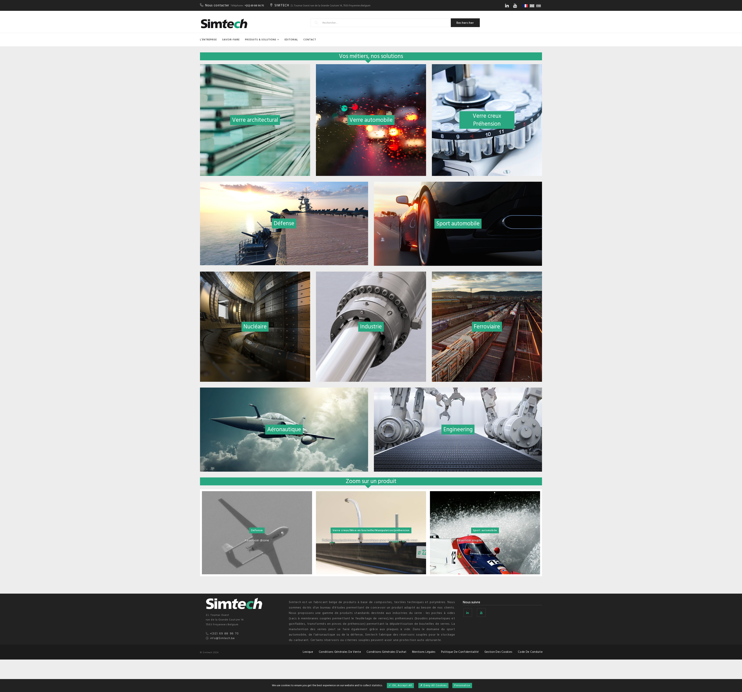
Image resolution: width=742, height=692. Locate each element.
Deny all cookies (435, 685)
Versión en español (539, 5)
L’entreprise (208, 40)
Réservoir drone (257, 540)
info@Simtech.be (222, 638)
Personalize (462, 685)
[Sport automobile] (458, 184)
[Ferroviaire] (487, 274)
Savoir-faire (231, 40)
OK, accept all (401, 685)
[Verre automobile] (371, 66)
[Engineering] (458, 390)
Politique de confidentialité (460, 652)
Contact (309, 40)
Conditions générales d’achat (386, 652)
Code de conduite (530, 652)
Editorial (291, 40)
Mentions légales (424, 652)
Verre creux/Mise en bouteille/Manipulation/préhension (371, 530)
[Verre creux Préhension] (487, 66)
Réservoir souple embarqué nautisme (485, 540)
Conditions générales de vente (340, 652)
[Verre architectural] (255, 66)
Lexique (308, 652)
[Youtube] (515, 5)
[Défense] (284, 184)
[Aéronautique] (284, 390)
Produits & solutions (260, 40)
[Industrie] (371, 274)
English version (532, 5)
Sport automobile (485, 530)
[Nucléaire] (255, 274)
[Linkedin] (507, 5)
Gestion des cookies (498, 652)
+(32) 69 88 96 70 (254, 5)
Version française (526, 5)
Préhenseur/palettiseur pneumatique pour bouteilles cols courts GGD (371, 540)
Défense (257, 530)
